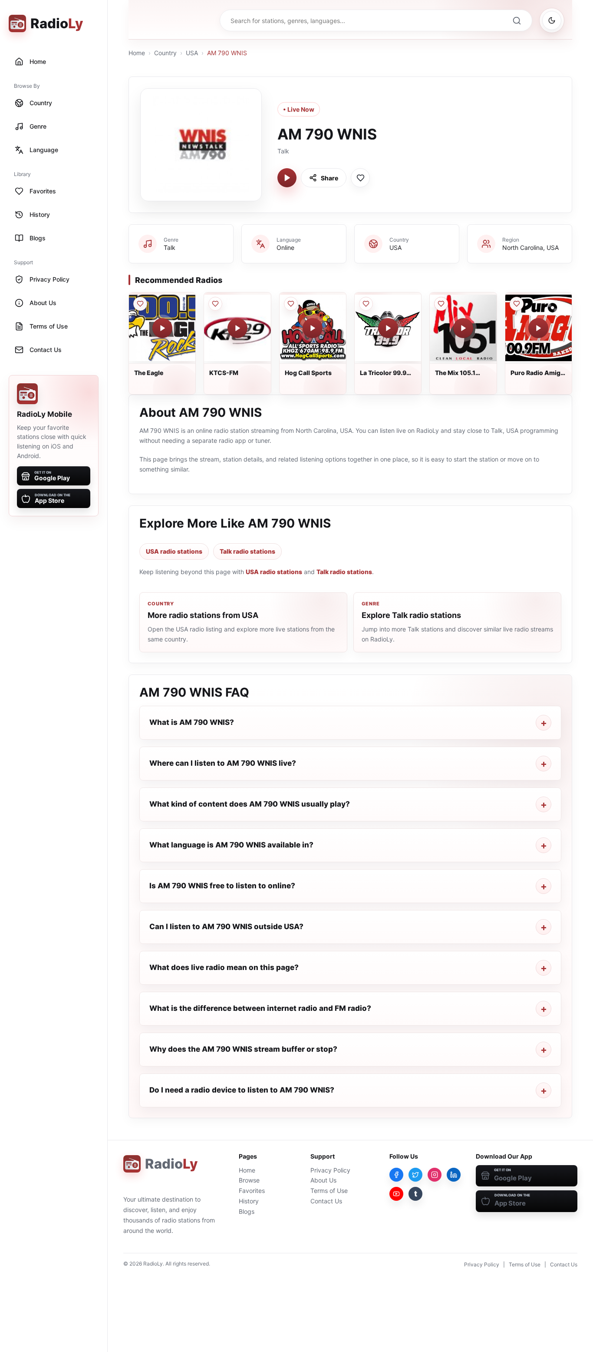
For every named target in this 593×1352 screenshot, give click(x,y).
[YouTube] (396, 1194)
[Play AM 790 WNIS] (286, 177)
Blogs (246, 1211)
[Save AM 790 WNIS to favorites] (360, 177)
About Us (323, 1180)
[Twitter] (415, 1175)
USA (192, 52)
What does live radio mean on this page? (224, 967)
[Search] (516, 20)
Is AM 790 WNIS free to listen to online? (222, 885)
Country (165, 52)
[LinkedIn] (454, 1175)
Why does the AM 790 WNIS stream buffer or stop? (243, 1049)
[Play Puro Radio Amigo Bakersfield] (538, 328)
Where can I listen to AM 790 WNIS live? (222, 763)
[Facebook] (396, 1175)
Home (136, 52)
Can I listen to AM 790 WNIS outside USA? (226, 926)
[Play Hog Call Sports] (313, 328)
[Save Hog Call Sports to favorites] (291, 304)
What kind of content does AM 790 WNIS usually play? (249, 804)
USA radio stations (174, 551)
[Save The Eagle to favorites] (140, 304)
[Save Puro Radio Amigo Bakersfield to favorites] (517, 304)
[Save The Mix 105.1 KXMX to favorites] (441, 304)
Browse (249, 1180)
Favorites (252, 1190)
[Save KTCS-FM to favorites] (215, 304)
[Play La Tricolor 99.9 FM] (388, 328)
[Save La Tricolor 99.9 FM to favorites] (366, 304)
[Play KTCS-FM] (237, 328)
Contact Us (326, 1201)
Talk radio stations (247, 551)
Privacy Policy (330, 1170)
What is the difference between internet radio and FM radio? (260, 1008)
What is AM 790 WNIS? (191, 722)
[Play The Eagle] (162, 328)
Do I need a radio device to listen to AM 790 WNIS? (241, 1090)
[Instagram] (434, 1175)
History (249, 1201)
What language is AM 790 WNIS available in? (231, 844)
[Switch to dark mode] (551, 20)
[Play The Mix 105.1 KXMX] (463, 328)
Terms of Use (329, 1190)
